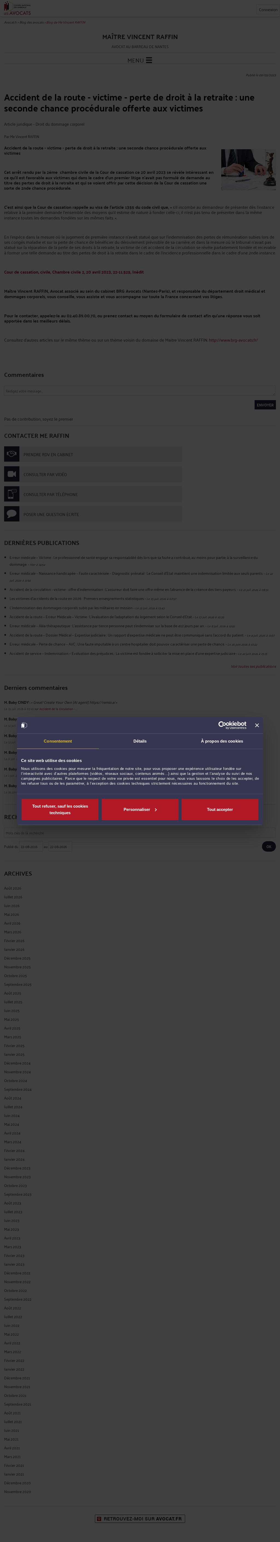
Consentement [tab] (58, 741)
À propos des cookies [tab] (222, 741)
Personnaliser (137, 809)
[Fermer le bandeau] (257, 725)
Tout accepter (220, 809)
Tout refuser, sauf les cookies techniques (60, 809)
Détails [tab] (140, 741)
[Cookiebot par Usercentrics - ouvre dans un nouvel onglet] (222, 725)
